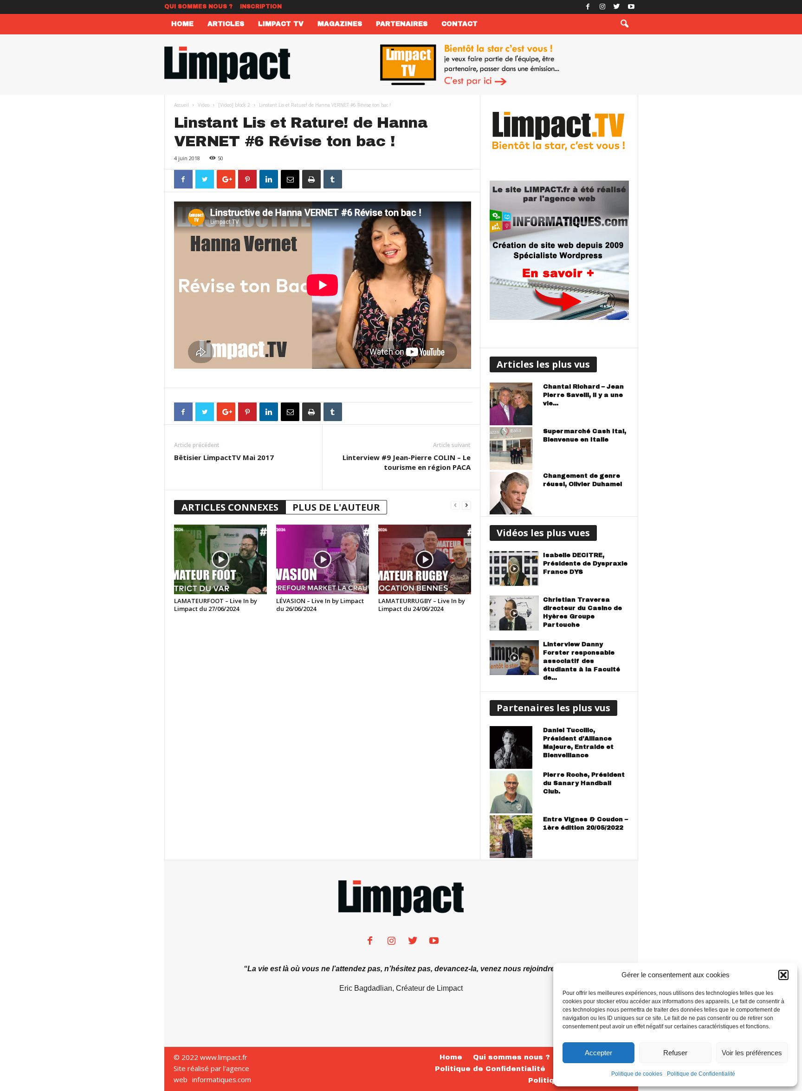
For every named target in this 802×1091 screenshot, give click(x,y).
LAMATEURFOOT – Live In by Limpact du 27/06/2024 (215, 605)
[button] (783, 975)
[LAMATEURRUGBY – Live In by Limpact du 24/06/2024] (424, 559)
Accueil (181, 105)
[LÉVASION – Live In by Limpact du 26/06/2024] (322, 559)
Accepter (598, 1053)
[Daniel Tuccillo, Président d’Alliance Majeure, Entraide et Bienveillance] (514, 747)
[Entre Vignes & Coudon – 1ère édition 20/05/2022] (514, 836)
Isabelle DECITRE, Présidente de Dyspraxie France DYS (585, 563)
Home (182, 23)
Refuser (675, 1053)
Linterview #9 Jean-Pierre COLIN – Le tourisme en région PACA (407, 462)
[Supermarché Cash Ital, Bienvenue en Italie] (514, 448)
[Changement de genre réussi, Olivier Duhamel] (514, 493)
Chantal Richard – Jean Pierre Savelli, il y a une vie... (583, 395)
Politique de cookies (636, 1074)
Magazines (339, 23)
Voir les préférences (752, 1053)
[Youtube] (631, 7)
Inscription (261, 6)
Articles (225, 23)
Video (203, 105)
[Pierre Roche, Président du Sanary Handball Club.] (514, 792)
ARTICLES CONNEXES (229, 507)
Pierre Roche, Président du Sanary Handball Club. (584, 783)
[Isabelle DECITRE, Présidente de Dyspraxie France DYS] (514, 568)
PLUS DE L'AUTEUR (336, 507)
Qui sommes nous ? (198, 6)
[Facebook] (588, 7)
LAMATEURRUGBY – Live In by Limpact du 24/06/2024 (421, 605)
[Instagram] (602, 7)
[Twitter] (616, 7)
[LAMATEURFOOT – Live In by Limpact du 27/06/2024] (220, 559)
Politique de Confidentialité (701, 1074)
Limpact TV (281, 23)
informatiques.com (221, 1079)
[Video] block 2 (234, 105)
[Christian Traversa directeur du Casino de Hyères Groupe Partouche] (514, 613)
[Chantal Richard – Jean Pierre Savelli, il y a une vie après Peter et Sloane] (514, 404)
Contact (459, 23)
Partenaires (401, 23)
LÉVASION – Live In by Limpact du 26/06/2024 (320, 605)
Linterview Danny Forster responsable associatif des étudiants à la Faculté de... (581, 661)
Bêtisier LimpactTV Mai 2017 (224, 457)
